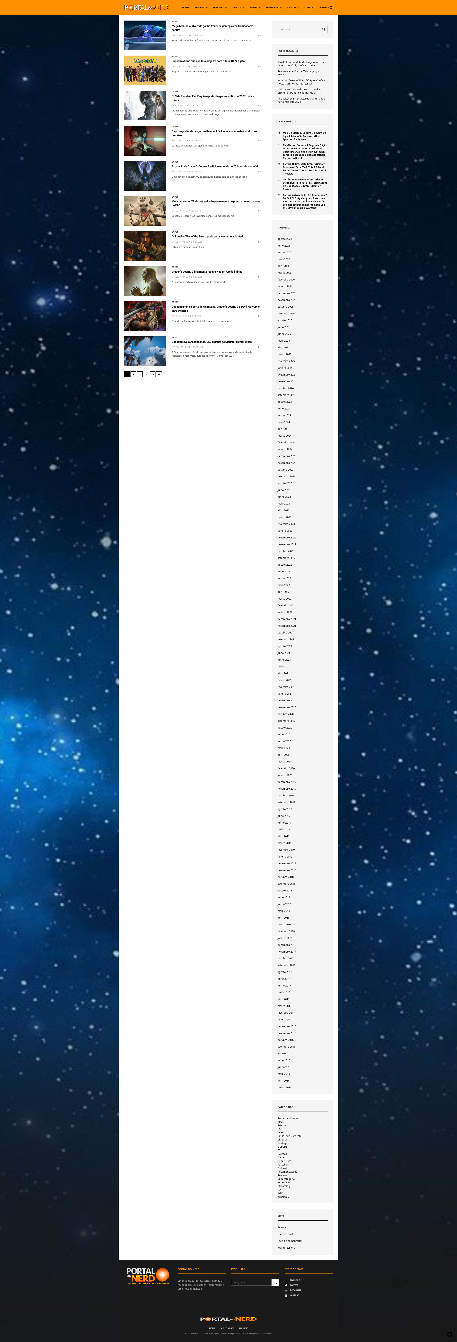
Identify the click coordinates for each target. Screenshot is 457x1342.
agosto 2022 (285, 564)
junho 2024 (284, 415)
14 (153, 374)
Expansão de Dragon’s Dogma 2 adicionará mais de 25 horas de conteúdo (215, 166)
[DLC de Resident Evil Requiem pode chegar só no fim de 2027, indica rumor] (145, 105)
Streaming (284, 1186)
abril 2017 (284, 999)
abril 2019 (284, 836)
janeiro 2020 (285, 775)
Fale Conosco (227, 1328)
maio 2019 (284, 829)
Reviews (199, 7)
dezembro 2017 (287, 944)
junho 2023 (284, 496)
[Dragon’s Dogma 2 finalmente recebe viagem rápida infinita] (145, 281)
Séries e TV (272, 7)
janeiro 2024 (285, 449)
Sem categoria (286, 1179)
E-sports (282, 1146)
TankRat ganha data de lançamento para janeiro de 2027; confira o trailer (302, 64)
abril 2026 (284, 266)
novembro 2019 (287, 788)
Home (185, 7)
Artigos (282, 1125)
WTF (280, 1193)
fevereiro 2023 (286, 524)
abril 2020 (284, 754)
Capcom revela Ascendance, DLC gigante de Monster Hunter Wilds (212, 342)
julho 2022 (284, 571)
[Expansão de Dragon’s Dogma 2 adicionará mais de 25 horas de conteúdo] (145, 176)
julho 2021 (284, 653)
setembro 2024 (286, 395)
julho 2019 (284, 815)
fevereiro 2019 (286, 849)
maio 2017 (284, 992)
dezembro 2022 (287, 537)
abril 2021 (284, 673)
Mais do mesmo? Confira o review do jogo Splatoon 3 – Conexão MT (304, 134)
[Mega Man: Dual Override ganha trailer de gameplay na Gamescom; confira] (145, 35)
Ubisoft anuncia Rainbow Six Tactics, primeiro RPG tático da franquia (299, 91)
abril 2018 (284, 917)
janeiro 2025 (285, 367)
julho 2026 (284, 245)
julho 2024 (284, 408)
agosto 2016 (285, 1053)
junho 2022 (284, 578)
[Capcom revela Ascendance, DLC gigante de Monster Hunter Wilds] (145, 351)
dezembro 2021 (287, 619)
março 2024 (285, 435)
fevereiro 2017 (286, 1012)
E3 (279, 1150)
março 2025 (285, 354)
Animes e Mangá (288, 1118)
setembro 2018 (286, 883)
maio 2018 (284, 911)
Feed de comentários (290, 1240)
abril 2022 (284, 591)
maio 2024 (284, 422)
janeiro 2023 (285, 530)
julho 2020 (284, 734)
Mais (307, 7)
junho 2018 (284, 904)
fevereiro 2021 (286, 687)
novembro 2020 (287, 707)
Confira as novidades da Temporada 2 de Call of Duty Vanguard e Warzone (304, 205)
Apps (281, 1121)
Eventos (282, 1154)
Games (253, 7)
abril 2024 (284, 429)
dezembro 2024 (287, 374)
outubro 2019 (286, 795)
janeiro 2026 (285, 286)
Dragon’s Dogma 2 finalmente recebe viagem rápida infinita (207, 271)
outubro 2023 (286, 469)
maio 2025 (284, 340)
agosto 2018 (285, 890)
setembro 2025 (286, 313)
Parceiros (283, 1164)
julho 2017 (284, 978)
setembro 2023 (286, 476)
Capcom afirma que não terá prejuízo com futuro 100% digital (208, 61)
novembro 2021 (287, 625)
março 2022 (285, 598)
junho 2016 (284, 1067)
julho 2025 (284, 327)
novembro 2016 (287, 1033)
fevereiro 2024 (286, 442)
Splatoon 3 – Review (294, 139)
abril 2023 (284, 510)
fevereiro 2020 (286, 768)
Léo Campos (177, 347)
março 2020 (285, 761)
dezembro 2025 (287, 293)
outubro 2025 (286, 306)
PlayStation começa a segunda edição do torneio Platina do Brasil (304, 155)
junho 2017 (284, 985)
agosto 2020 (285, 727)
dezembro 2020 (287, 700)
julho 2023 (284, 490)
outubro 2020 (286, 714)
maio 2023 (284, 503)
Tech (280, 1189)
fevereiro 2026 (286, 279)
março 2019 (285, 843)
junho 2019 (284, 822)
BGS (280, 1129)
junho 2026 (284, 252)
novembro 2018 (287, 870)
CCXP (281, 1132)
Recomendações (287, 1171)
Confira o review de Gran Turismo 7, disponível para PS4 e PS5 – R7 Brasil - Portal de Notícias (304, 167)
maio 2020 (284, 748)
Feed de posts (286, 1234)
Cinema (236, 7)
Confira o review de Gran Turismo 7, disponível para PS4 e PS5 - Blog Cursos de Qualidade (305, 183)
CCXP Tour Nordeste (290, 1136)
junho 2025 (284, 334)
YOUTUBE (283, 1197)
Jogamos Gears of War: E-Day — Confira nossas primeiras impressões (301, 82)
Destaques (284, 1143)
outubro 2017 (286, 958)
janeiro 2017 (285, 1019)
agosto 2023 (285, 483)
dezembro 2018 (287, 863)
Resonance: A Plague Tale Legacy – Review (298, 73)
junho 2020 (284, 741)
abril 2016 (284, 1080)
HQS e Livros (285, 1161)
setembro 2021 (286, 639)
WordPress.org (286, 1247)
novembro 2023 (287, 462)
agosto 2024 (285, 401)
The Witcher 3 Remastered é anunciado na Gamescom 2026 (301, 100)
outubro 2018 (286, 877)
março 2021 (285, 680)
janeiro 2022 (285, 612)
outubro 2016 (286, 1040)
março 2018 (285, 924)
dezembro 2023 (287, 456)
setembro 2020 (286, 720)
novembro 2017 (287, 951)
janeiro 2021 (285, 693)
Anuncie (324, 7)
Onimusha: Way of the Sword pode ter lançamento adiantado (208, 236)
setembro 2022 (286, 558)
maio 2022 (284, 585)
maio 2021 (284, 666)
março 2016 (285, 1087)
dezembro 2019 (287, 782)
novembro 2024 (287, 381)
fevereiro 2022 (286, 605)
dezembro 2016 (287, 1026)
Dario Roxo (177, 105)
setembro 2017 (286, 965)
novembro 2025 (287, 300)
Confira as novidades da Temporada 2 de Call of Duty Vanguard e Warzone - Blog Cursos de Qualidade (305, 198)
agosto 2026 (285, 238)
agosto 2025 (285, 320)
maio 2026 (284, 259)
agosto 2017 (285, 972)
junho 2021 (284, 659)
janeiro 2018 (285, 938)
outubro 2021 (286, 632)
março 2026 (285, 272)
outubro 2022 (286, 551)
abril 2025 (284, 347)
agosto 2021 (285, 646)
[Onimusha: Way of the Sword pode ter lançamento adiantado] (145, 246)
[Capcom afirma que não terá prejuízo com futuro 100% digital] (145, 70)
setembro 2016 (286, 1046)
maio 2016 (284, 1073)
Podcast (218, 7)
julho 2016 (284, 1060)
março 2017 (285, 1006)
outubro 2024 (286, 388)
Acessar (282, 1227)
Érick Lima (176, 35)
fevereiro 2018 (286, 931)
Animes (291, 7)
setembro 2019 (286, 802)
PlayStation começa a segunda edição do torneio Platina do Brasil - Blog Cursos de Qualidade (305, 148)
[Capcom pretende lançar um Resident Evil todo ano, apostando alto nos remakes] (145, 140)
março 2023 (285, 517)
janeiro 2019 (285, 856)
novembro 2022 (287, 544)
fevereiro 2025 (286, 361)
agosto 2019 (285, 809)
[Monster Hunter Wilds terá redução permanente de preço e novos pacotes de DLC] (145, 211)
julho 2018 (284, 897)
